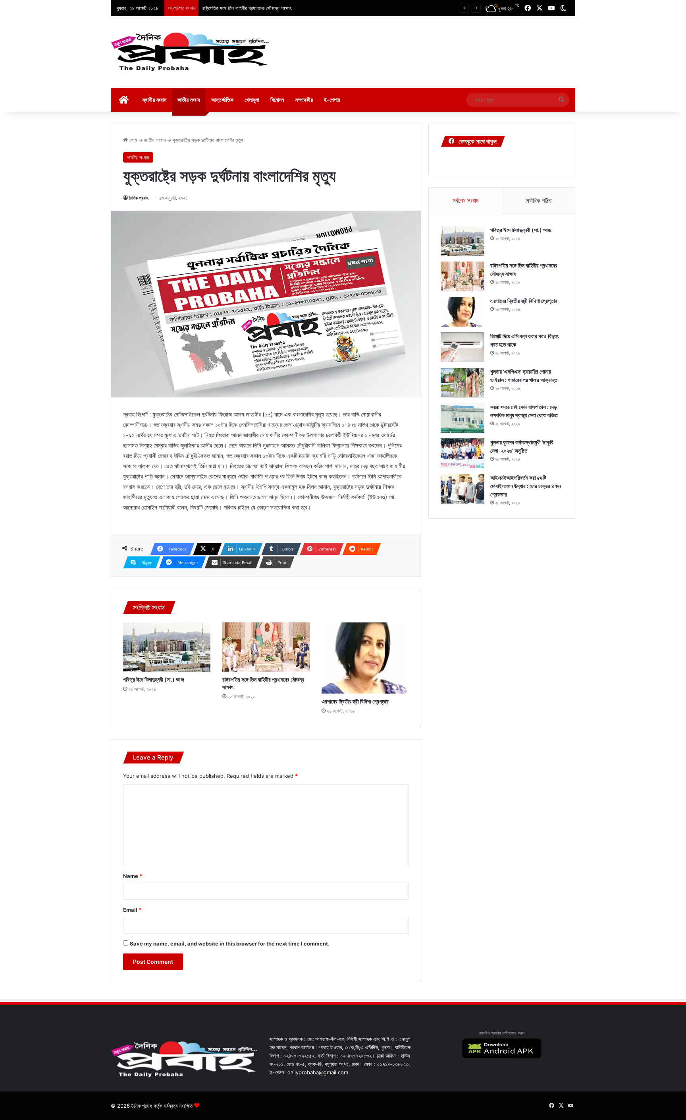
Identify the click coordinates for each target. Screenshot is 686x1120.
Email (132, 910)
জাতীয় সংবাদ (188, 99)
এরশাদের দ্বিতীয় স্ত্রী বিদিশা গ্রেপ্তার (355, 701)
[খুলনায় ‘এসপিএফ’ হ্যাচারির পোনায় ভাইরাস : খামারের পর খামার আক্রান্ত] (462, 382)
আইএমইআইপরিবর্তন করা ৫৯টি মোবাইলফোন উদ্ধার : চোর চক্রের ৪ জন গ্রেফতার (525, 486)
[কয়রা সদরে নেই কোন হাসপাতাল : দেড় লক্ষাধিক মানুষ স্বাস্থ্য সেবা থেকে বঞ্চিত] (462, 418)
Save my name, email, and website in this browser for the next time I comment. (230, 943)
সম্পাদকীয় (304, 99)
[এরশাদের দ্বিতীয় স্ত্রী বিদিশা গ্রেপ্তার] (365, 658)
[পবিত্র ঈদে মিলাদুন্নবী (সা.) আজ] (166, 647)
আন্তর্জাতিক (222, 99)
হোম (132, 140)
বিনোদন (277, 99)
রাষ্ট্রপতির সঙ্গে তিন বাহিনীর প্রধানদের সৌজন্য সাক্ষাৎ (247, 8)
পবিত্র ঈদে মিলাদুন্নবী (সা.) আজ (153, 679)
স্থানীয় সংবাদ (154, 99)
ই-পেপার (332, 99)
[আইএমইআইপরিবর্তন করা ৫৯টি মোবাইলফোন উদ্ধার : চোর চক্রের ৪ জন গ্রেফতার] (462, 489)
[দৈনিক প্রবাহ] (190, 52)
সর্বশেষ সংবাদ (465, 200)
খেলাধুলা (252, 99)
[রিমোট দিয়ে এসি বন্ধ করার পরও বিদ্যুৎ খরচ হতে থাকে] (462, 347)
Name (132, 876)
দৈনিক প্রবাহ (138, 198)
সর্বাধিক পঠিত (538, 200)
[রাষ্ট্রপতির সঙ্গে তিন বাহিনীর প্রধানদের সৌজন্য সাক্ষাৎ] (266, 647)
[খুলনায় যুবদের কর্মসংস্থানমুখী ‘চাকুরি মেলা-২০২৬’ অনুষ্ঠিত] (462, 453)
